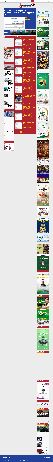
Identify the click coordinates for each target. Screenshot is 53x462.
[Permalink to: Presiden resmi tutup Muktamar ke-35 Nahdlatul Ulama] (6, 103)
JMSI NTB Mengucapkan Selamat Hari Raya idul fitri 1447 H (29, 96)
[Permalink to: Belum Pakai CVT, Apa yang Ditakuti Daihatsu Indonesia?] (39, 444)
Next (29, 132)
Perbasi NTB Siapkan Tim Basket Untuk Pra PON (9, 128)
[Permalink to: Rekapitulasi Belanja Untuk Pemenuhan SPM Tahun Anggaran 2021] (14, 23)
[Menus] (48, 1)
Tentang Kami (8, 460)
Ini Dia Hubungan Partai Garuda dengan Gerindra (43, 414)
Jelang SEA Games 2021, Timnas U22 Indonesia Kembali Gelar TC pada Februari (9, 137)
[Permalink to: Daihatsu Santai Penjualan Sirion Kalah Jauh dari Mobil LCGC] (39, 451)
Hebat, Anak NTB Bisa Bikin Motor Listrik (42, 433)
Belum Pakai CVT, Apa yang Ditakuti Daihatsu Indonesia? (45, 445)
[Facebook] (44, 457)
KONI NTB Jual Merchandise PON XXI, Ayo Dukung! (9, 124)
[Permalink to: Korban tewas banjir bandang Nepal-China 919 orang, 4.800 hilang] (6, 95)
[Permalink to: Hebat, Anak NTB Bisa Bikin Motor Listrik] (43, 428)
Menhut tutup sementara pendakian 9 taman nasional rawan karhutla (8, 73)
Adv (26, 17)
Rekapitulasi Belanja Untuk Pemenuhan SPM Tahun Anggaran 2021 (19, 13)
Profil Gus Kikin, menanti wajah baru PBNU (14, 33)
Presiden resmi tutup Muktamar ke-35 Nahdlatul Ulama (32, 33)
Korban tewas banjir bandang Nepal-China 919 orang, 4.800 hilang (22, 33)
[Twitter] (46, 457)
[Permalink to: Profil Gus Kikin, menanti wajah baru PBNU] (6, 88)
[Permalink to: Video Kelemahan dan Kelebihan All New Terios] (39, 438)
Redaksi (27, 460)
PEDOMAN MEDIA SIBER (21, 460)
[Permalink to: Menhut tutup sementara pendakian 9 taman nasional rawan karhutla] (9, 67)
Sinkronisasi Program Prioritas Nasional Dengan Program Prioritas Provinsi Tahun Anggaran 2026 (29, 42)
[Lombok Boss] (26, 5)
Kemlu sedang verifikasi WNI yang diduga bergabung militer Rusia (10, 81)
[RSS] (49, 457)
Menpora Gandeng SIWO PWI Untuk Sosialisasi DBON (9, 132)
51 (26, 132)
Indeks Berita (14, 460)
